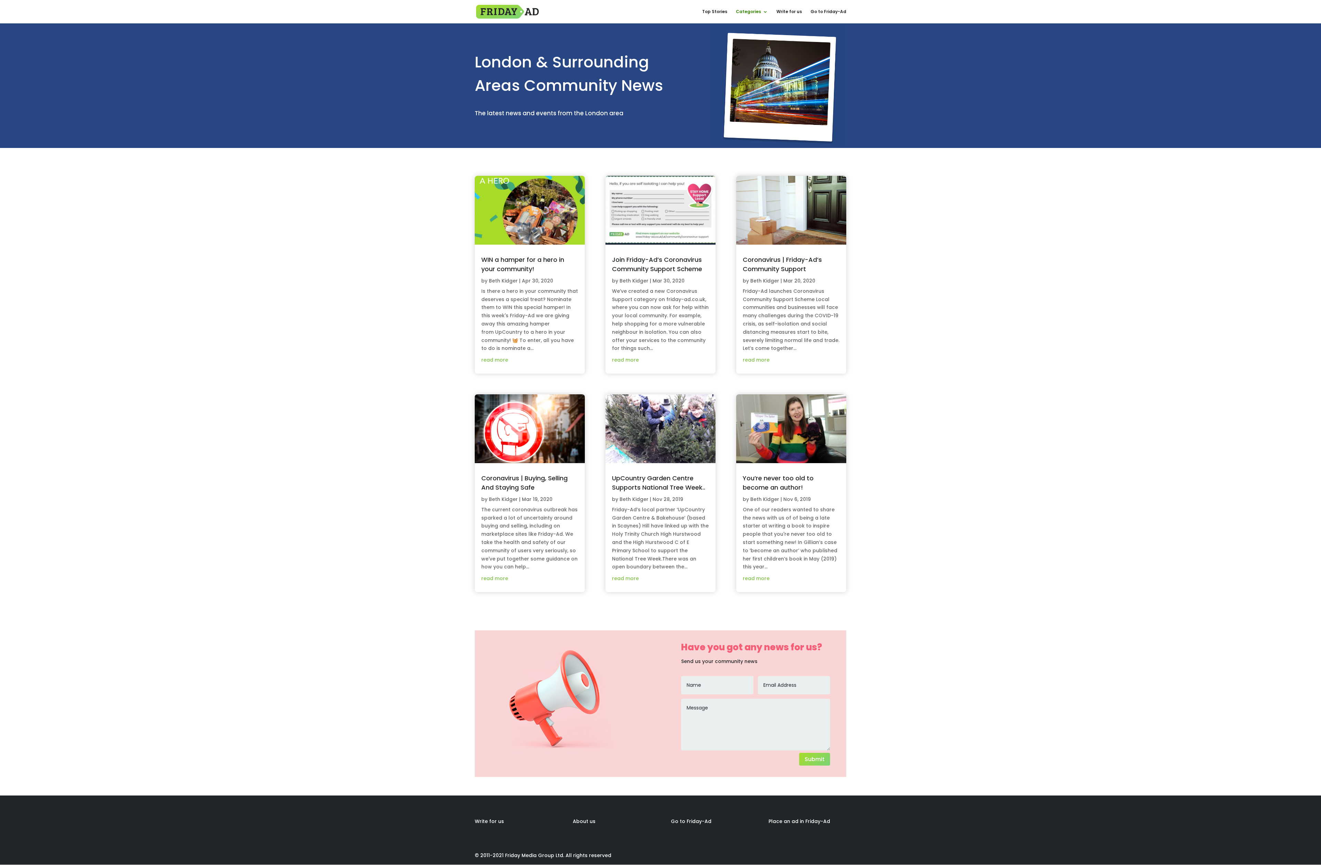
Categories (748, 11)
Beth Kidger (503, 280)
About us (584, 821)
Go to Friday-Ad (828, 11)
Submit (815, 759)
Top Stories (714, 11)
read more (494, 359)
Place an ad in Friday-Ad (799, 821)
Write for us (789, 11)
